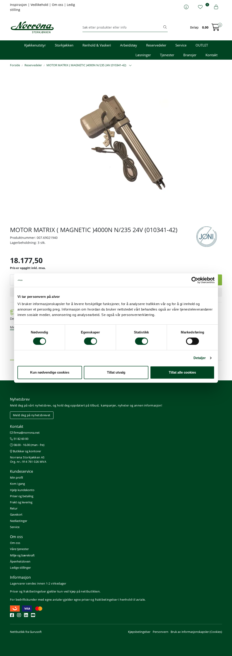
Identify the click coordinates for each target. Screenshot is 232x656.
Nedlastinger (18, 521)
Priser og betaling (21, 496)
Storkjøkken (64, 45)
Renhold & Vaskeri (96, 45)
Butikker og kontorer (26, 451)
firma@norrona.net (26, 433)
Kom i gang (17, 484)
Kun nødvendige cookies (49, 372)
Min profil (16, 477)
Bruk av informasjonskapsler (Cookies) (196, 632)
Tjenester (167, 55)
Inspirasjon (19, 4)
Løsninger (143, 55)
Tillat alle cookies (182, 372)
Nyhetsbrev (20, 399)
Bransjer (189, 55)
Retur (13, 508)
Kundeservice (21, 471)
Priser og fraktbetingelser (28, 591)
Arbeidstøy (128, 45)
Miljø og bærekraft (22, 555)
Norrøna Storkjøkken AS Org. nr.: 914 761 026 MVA (28, 459)
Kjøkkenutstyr (35, 45)
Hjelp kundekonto (22, 490)
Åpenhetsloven (20, 561)
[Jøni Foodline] (206, 238)
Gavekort (16, 514)
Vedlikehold (40, 4)
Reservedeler (156, 45)
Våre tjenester (19, 549)
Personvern (160, 632)
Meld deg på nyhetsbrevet (32, 415)
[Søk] (165, 27)
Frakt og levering (21, 502)
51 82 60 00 (20, 439)
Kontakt (211, 55)
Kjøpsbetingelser (139, 632)
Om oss (58, 4)
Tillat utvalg (116, 372)
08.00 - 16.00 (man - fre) (28, 445)
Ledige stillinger (20, 567)
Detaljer (199, 358)
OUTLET (202, 45)
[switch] (90, 341)
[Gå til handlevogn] (216, 29)
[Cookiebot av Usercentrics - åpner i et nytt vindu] (195, 280)
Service (180, 45)
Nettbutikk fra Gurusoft (26, 632)
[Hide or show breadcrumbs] (130, 66)
